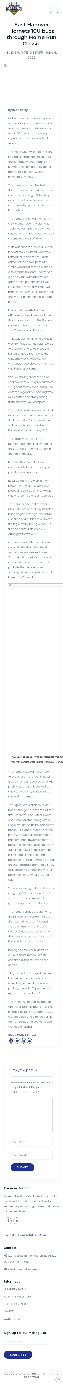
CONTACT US (12, 1319)
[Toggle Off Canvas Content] (54, 9)
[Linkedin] (23, 1041)
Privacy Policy (10, 1235)
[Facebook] (11, 1041)
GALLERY (9, 1311)
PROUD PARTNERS (15, 1304)
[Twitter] (17, 1041)
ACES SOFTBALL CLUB (18, 1296)
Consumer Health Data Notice (32, 1235)
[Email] (29, 1041)
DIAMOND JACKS (15, 1289)
